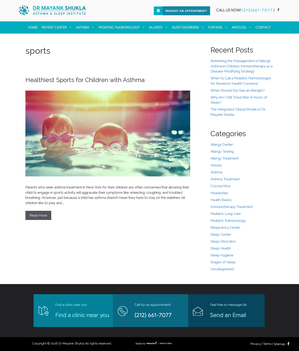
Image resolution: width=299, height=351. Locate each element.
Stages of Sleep (223, 262)
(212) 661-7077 (153, 315)
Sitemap (279, 344)
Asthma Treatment (225, 179)
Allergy (156, 27)
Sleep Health (221, 248)
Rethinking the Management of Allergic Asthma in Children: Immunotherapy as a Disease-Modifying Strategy (242, 66)
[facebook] (278, 10)
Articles (239, 27)
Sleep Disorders (185, 27)
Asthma (82, 27)
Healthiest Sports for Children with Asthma (85, 79)
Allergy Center (222, 144)
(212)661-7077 (257, 10)
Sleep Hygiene (222, 255)
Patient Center (54, 27)
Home (33, 27)
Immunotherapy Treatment (232, 207)
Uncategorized (222, 269)
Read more (38, 215)
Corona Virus (221, 186)
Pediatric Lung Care (226, 214)
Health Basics (221, 200)
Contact (263, 27)
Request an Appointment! (186, 11)
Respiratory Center (225, 227)
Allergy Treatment (225, 158)
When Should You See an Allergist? (238, 90)
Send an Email (228, 315)
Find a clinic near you (82, 315)
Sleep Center (221, 234)
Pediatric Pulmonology (119, 27)
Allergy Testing (222, 151)
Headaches (219, 193)
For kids (215, 27)
